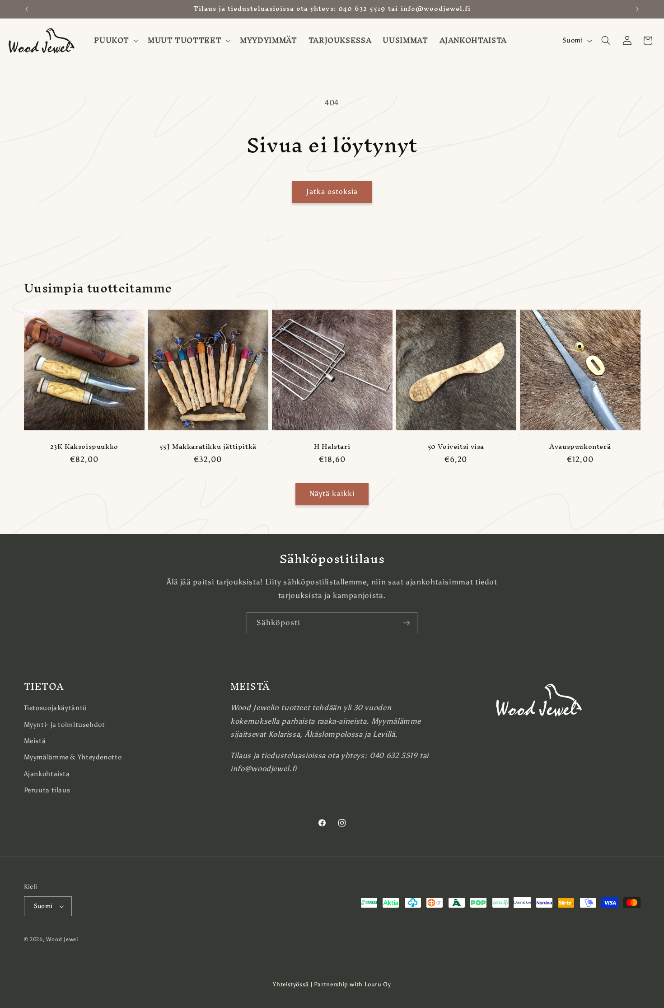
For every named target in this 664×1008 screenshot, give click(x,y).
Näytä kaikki (332, 493)
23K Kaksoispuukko (84, 447)
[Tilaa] (406, 623)
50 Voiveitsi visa (456, 447)
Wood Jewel (62, 939)
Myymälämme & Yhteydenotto (73, 757)
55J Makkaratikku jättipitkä (208, 447)
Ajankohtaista (47, 774)
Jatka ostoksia (332, 191)
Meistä (35, 741)
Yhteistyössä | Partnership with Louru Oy (332, 984)
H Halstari (332, 447)
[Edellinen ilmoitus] (27, 9)
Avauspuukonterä (580, 447)
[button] (115, 41)
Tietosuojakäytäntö (55, 708)
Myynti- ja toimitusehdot (64, 725)
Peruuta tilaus (47, 790)
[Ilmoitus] (637, 9)
